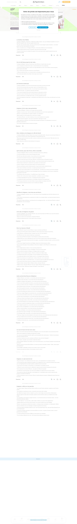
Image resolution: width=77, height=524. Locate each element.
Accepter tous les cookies (42, 27)
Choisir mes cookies (33, 27)
